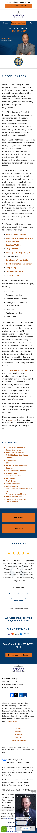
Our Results (18, 529)
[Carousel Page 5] (27, 593)
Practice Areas (9, 442)
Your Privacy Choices (15, 760)
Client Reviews (18, 517)
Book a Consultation (18, 23)
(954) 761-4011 (15, 687)
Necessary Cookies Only (11, 827)
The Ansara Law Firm (18, 370)
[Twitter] (16, 695)
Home (5, 23)
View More (18, 601)
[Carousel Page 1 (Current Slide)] (9, 593)
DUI (7, 463)
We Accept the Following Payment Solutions (18, 619)
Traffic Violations (13, 483)
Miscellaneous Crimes (14, 476)
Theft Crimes (11, 481)
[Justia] (25, 695)
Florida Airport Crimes (15, 452)
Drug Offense (12, 248)
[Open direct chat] (32, 791)
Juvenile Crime (12, 275)
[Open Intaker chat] (18, 832)
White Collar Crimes (14, 496)
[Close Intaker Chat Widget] (35, 791)
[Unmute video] (25, 809)
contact (12, 420)
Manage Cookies (22, 762)
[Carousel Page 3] (18, 593)
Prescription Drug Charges (18, 252)
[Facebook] (12, 695)
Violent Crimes (12, 486)
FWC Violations (12, 502)
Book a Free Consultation (18, 655)
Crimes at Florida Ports (15, 447)
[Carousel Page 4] (23, 593)
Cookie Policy (9, 762)
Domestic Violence (14, 271)
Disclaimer (18, 731)
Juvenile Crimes (12, 473)
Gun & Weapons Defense (16, 471)
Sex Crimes (10, 478)
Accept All (11, 822)
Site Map (18, 737)
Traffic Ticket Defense (16, 234)
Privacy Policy (18, 734)
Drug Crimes (11, 460)
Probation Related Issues (16, 494)
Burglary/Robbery (14, 245)
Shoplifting (11, 267)
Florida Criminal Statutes (16, 499)
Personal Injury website (11, 770)
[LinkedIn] (21, 695)
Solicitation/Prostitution (17, 260)
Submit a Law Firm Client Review (18, 608)
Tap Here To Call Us (18, 6)
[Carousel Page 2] (14, 593)
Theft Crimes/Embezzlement (19, 264)
